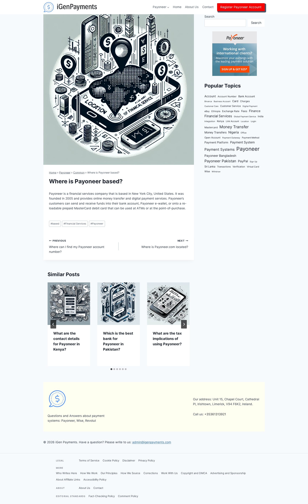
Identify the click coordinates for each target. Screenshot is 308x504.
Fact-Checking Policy (102, 496)
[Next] (184, 324)
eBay (207, 111)
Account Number (227, 96)
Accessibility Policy (94, 479)
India (260, 116)
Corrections (150, 473)
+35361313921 (215, 414)
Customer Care (211, 106)
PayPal (243, 161)
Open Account (212, 137)
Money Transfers (215, 132)
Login (253, 121)
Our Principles (109, 473)
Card (235, 101)
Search (209, 16)
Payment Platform (216, 142)
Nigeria (233, 132)
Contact (208, 7)
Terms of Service (89, 460)
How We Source (130, 473)
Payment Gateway (231, 137)
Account (210, 96)
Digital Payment (250, 106)
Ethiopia (215, 111)
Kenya (220, 121)
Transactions (224, 166)
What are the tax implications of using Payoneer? (167, 338)
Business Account (222, 101)
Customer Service (230, 106)
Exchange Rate (230, 111)
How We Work (88, 473)
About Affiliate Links (68, 479)
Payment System (242, 142)
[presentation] (69, 303)
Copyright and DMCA (194, 473)
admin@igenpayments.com (151, 442)
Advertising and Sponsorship (228, 473)
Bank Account (246, 96)
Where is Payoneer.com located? (164, 244)
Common (78, 172)
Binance (208, 101)
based (55, 223)
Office (244, 132)
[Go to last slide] (53, 324)
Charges (245, 101)
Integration (209, 121)
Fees (244, 111)
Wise (207, 171)
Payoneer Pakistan (220, 161)
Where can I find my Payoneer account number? (76, 246)
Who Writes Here (66, 473)
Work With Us (169, 473)
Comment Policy (128, 496)
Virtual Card (253, 166)
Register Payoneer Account (240, 7)
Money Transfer (234, 126)
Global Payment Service (245, 116)
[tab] (111, 369)
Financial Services (75, 223)
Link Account (232, 121)
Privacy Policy (146, 460)
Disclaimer (128, 460)
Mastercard (211, 127)
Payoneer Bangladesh (220, 155)
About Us (192, 7)
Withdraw (216, 171)
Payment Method (250, 137)
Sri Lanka (209, 166)
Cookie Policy (111, 460)
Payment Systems (219, 149)
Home (177, 7)
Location (245, 121)
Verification (239, 166)
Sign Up (253, 161)
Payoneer (64, 172)
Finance (254, 111)
